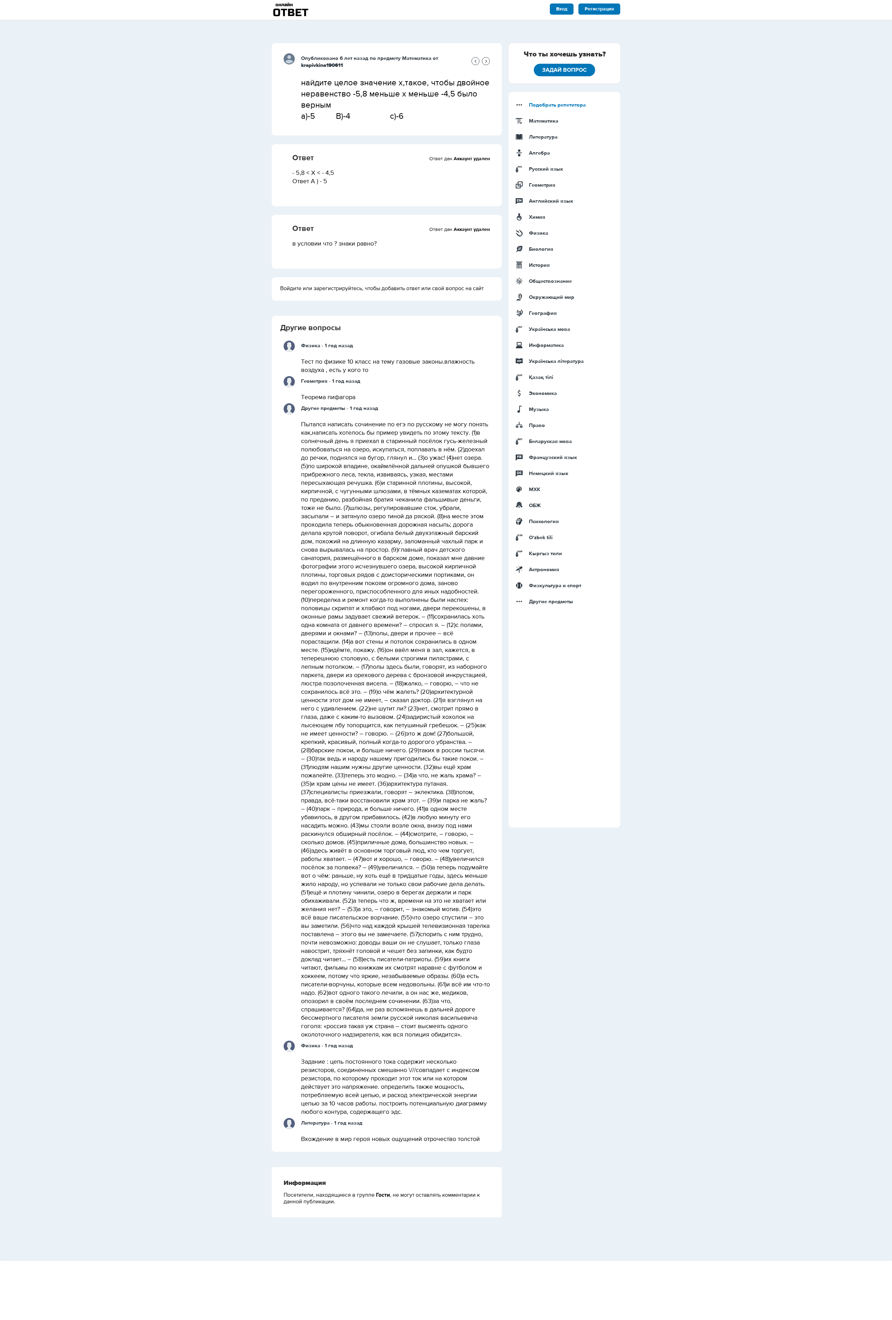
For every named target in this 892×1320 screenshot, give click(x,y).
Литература (315, 1123)
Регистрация (599, 9)
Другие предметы (323, 408)
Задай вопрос (564, 70)
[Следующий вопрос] (486, 61)
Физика (310, 345)
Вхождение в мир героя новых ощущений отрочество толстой (390, 1139)
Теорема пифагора (328, 397)
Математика (416, 58)
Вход (561, 9)
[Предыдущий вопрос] (475, 61)
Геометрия (314, 381)
